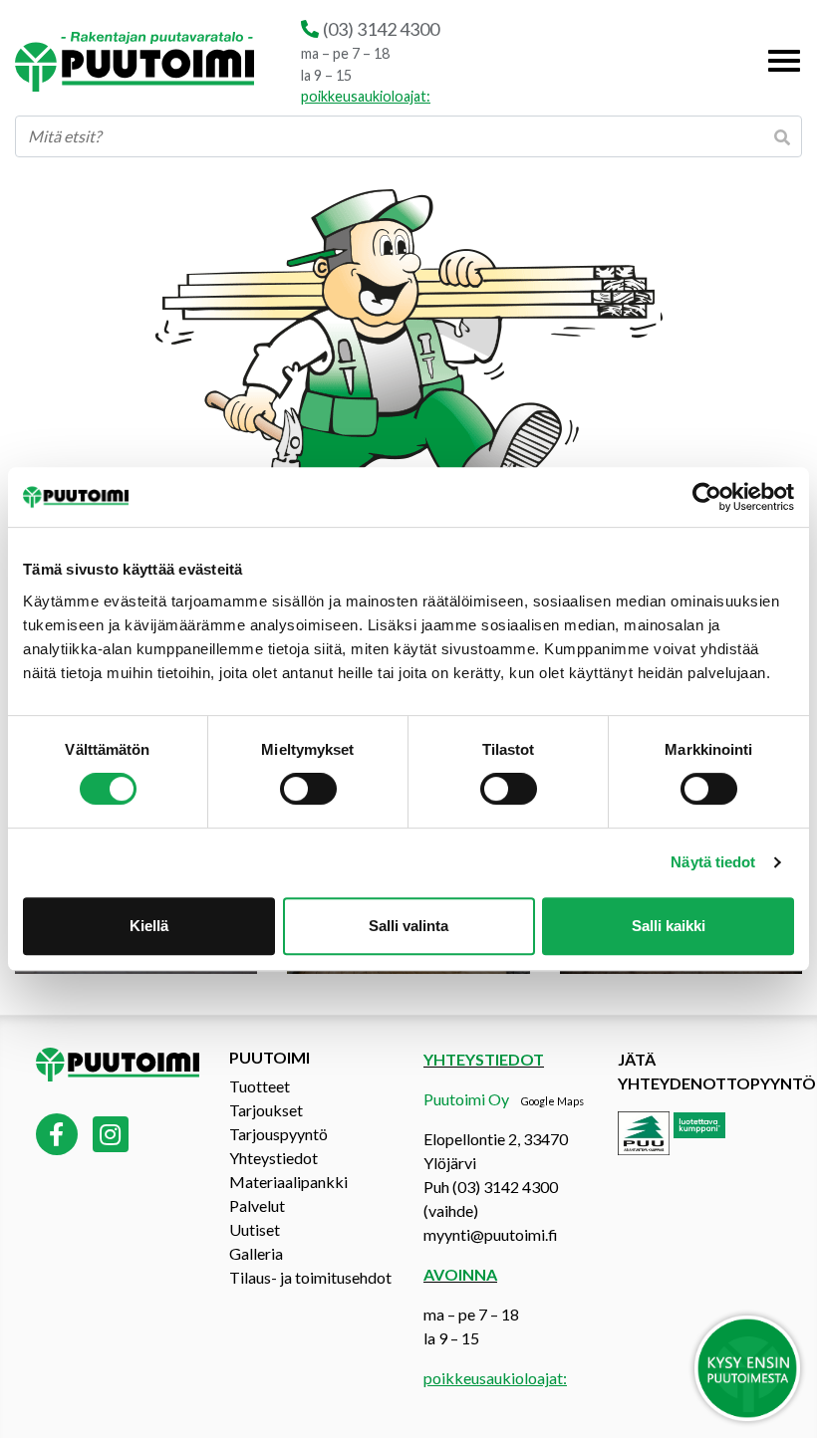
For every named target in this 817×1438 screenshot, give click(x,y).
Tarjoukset (266, 1109)
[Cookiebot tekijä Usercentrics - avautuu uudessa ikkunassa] (707, 497)
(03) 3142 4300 (381, 29)
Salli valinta (408, 925)
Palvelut (257, 1205)
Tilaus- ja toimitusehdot (310, 1277)
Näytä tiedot (713, 861)
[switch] (308, 789)
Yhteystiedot (273, 1157)
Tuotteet (259, 1086)
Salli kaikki (668, 925)
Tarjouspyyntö (278, 1133)
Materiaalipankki (288, 1181)
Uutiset (254, 1229)
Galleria (256, 1253)
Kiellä (149, 925)
